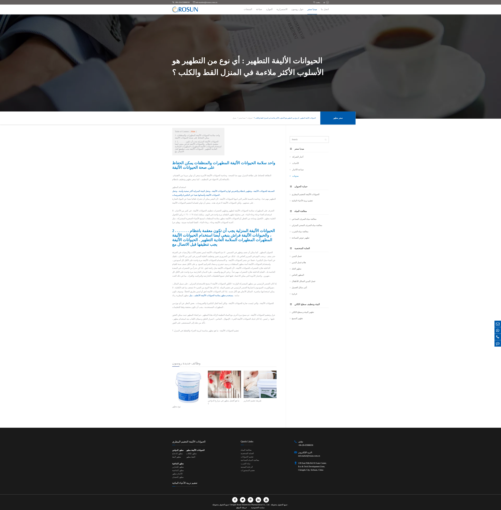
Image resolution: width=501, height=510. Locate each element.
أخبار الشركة (297, 157)
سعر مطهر (338, 118)
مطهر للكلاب (191, 453)
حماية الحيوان (299, 186)
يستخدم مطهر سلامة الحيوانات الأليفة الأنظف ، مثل (211, 295)
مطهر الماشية (178, 464)
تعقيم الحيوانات (247, 457)
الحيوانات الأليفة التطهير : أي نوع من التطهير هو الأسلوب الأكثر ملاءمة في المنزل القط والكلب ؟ (285, 118)
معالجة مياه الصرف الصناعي (304, 219)
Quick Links (247, 441)
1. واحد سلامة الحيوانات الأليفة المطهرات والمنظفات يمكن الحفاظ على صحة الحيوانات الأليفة (197, 136)
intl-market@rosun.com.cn (205, 2)
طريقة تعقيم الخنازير (252, 401)
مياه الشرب (245, 464)
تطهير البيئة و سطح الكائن (303, 312)
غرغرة (294, 294)
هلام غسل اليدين (299, 262)
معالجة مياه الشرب (300, 231)
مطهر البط (176, 457)
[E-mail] (497, 324)
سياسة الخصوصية (258, 508)
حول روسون (297, 9)
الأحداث (295, 163)
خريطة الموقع (241, 508)
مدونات (249, 118)
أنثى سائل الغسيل (299, 287)
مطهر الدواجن (178, 450)
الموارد (269, 9)
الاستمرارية (281, 9)
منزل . (235, 118)
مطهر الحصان (178, 477)
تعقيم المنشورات (248, 470)
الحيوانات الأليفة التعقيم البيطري (305, 194)
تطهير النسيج (297, 318)
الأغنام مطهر (177, 474)
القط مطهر (190, 457)
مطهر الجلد (296, 269)
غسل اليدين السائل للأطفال (303, 281)
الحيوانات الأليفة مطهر (195, 450)
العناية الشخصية (300, 248)
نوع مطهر (176, 406)
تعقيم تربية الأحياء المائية (302, 201)
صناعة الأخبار (298, 169)
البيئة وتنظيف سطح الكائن (305, 304)
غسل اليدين (297, 256)
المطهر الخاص (298, 275)
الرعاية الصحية (247, 467)
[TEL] (497, 337)
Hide (193, 131)
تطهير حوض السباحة (300, 238)
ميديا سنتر (312, 9)
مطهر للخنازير (178, 467)
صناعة (259, 9)
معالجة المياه (298, 211)
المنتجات (248, 9)
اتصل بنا (325, 9)
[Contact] (497, 343)
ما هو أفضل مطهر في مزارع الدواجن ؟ (223, 402)
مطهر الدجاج (177, 453)
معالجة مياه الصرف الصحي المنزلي (307, 225)
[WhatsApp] (497, 330)
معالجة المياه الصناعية (250, 460)
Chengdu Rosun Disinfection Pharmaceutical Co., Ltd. (250, 505)
